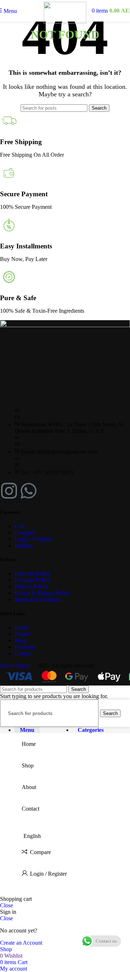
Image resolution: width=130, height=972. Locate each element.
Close (6, 905)
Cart (19, 526)
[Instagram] (9, 491)
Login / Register (32, 539)
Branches (25, 647)
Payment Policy (32, 580)
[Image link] (65, 325)
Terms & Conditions (37, 599)
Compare (24, 532)
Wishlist (23, 545)
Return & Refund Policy (42, 593)
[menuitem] (72, 836)
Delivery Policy (32, 573)
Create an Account (21, 943)
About (21, 634)
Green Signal (15, 665)
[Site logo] (65, 21)
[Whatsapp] (29, 491)
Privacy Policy (31, 586)
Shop (20, 640)
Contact (23, 653)
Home (21, 627)
